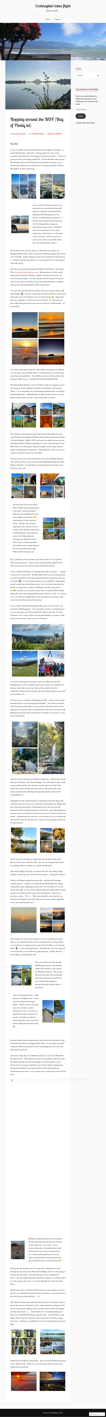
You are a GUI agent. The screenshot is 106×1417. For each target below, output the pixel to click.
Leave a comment (54, 134)
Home (48, 19)
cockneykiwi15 (37, 134)
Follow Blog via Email (87, 89)
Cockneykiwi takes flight (53, 5)
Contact (57, 19)
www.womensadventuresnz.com (26, 272)
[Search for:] (88, 75)
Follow (80, 116)
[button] (23, 186)
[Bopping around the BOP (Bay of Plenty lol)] (38, 109)
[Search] (98, 75)
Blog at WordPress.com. (53, 1413)
